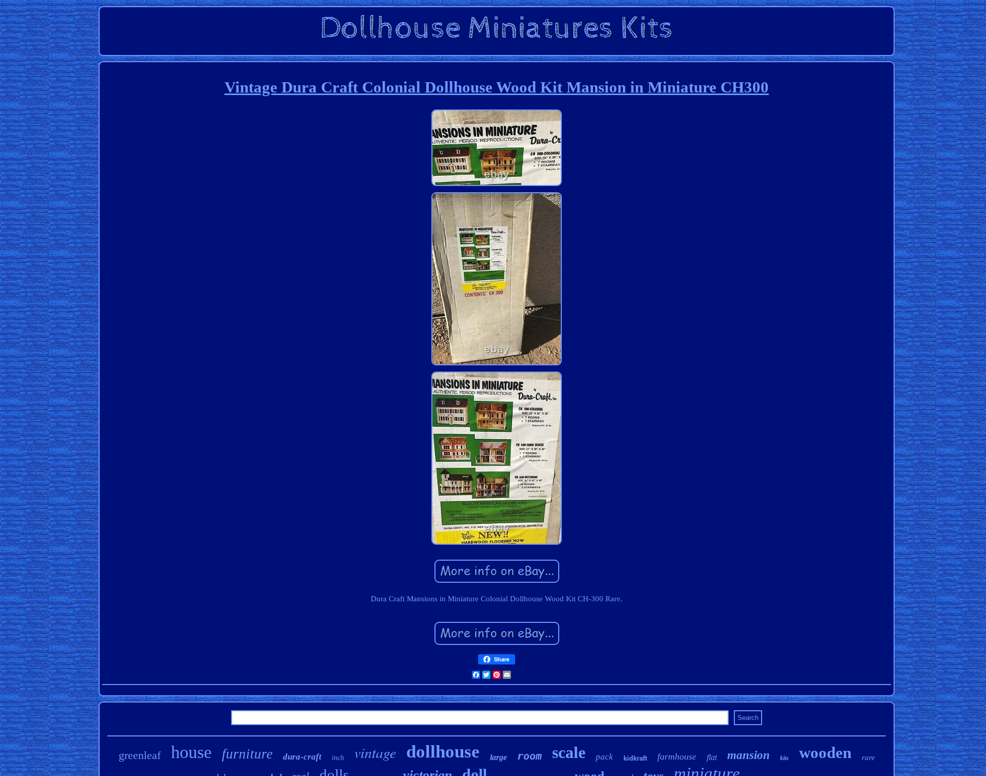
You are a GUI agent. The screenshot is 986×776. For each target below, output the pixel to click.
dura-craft (302, 757)
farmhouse (676, 756)
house (191, 752)
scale (568, 752)
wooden (825, 753)
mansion (748, 755)
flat (712, 757)
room (529, 756)
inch (338, 758)
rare (868, 757)
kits (784, 758)
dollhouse (443, 752)
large (498, 757)
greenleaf (140, 755)
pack (604, 757)
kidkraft (635, 758)
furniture (247, 754)
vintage (375, 752)
